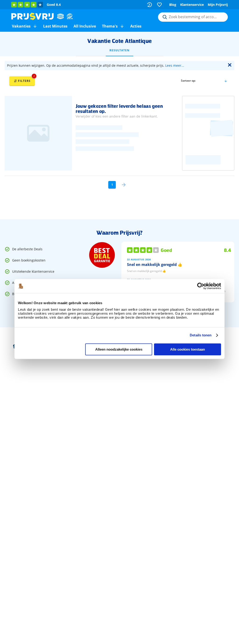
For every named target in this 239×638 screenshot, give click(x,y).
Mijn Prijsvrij (218, 4)
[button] (35, 26)
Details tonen (200, 335)
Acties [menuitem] (135, 26)
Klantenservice (192, 4)
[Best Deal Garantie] (102, 255)
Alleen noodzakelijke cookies (118, 349)
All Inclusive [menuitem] (85, 26)
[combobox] (193, 17)
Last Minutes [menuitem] (55, 26)
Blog (172, 4)
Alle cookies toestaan (187, 349)
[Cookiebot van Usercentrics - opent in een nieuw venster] (200, 285)
